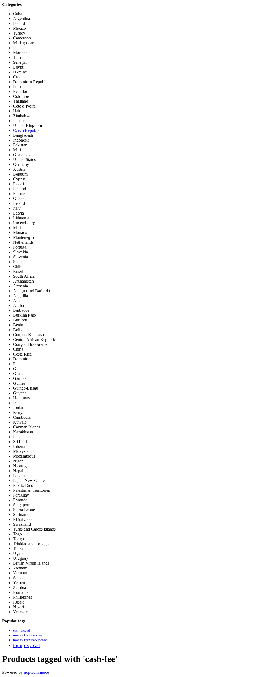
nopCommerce (36, 672)
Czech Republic (26, 130)
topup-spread (26, 645)
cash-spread (21, 630)
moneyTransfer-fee (27, 635)
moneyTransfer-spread (30, 640)
